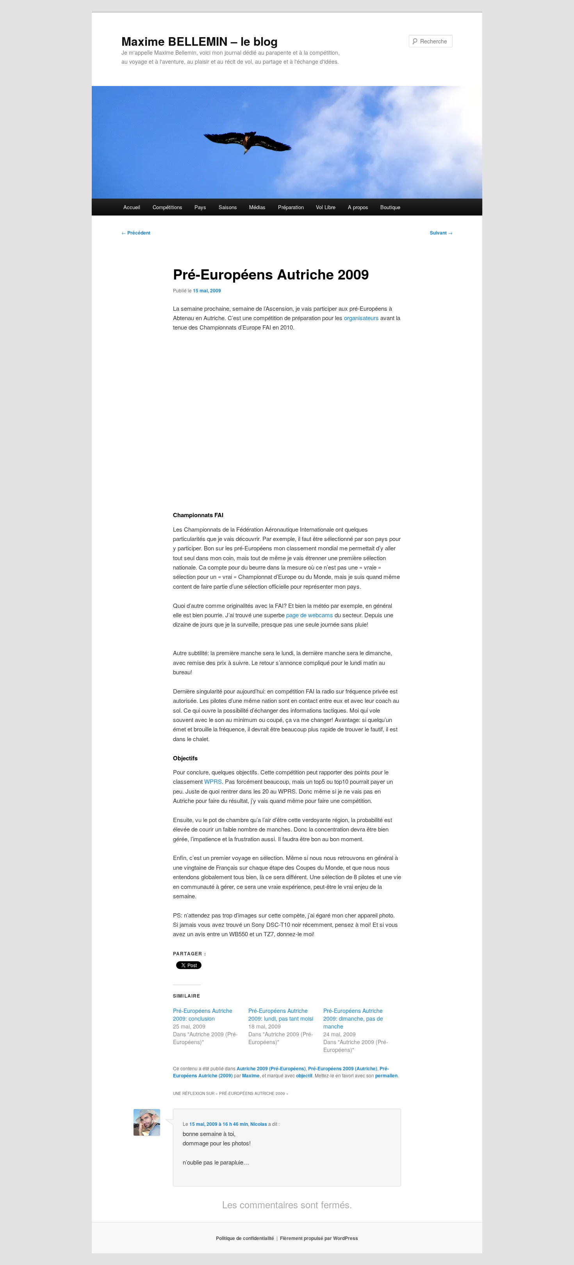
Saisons (228, 207)
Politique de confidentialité (245, 1238)
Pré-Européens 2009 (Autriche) (342, 1068)
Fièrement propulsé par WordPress (319, 1238)
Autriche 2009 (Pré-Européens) (271, 1068)
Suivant (441, 232)
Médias (257, 207)
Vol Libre (325, 207)
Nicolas (258, 1123)
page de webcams (309, 615)
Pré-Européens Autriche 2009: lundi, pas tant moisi (280, 1014)
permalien (386, 1075)
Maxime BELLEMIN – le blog (199, 40)
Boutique (390, 207)
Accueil (131, 207)
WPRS (213, 781)
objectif (304, 1075)
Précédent (135, 232)
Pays (200, 207)
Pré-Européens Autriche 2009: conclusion (202, 1014)
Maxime (251, 1075)
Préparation (291, 207)
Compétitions (167, 207)
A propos (358, 207)
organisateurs (361, 318)
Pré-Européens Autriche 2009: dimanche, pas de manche (353, 1018)
